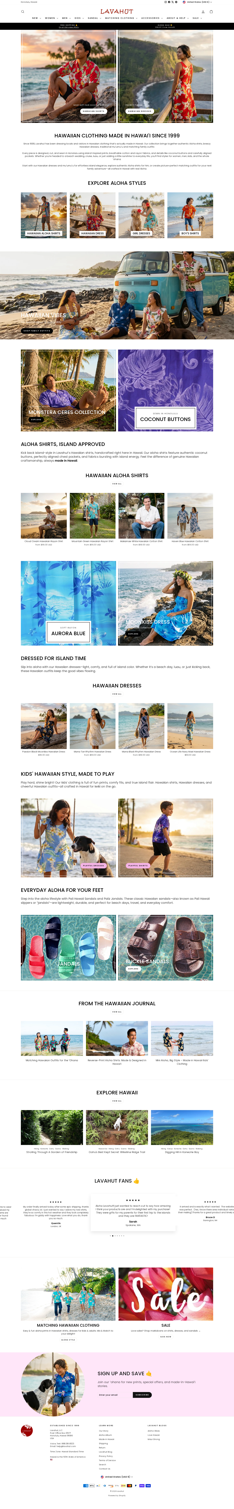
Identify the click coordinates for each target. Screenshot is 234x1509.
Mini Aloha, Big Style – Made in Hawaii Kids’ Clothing (182, 1062)
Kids (78, 18)
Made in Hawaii (106, 1439)
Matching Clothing (120, 18)
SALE (196, 18)
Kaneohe (44, 1149)
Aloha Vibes (154, 1431)
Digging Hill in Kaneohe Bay (182, 1152)
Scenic (58, 1149)
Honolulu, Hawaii (29, 2)
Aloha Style (68, 1340)
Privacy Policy (106, 1456)
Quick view (43, 535)
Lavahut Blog (105, 1452)
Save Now (165, 1337)
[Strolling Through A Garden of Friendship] (52, 1127)
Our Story (103, 1431)
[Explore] (68, 390)
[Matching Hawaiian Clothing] (68, 1294)
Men (65, 18)
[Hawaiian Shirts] (68, 76)
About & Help (177, 18)
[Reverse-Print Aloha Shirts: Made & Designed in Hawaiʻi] (117, 1038)
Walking (65, 1149)
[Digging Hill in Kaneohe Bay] (182, 1127)
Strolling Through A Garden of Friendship (51, 1152)
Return (102, 1447)
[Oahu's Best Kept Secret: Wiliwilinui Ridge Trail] (117, 1127)
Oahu (51, 1149)
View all (117, 484)
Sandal (93, 18)
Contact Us (104, 1468)
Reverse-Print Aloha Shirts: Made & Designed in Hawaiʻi (117, 1062)
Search (102, 1464)
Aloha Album (105, 1435)
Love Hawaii (154, 1435)
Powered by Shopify (117, 1495)
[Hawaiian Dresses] (165, 76)
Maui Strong (154, 1439)
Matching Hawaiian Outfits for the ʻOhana (52, 1060)
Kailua (170, 1149)
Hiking (36, 1149)
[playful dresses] (68, 838)
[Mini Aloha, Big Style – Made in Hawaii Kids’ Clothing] (182, 1038)
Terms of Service (107, 1460)
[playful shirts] (165, 838)
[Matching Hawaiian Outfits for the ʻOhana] (52, 1038)
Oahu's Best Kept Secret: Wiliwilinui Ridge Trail (117, 1152)
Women (50, 18)
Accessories (151, 18)
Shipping (103, 1443)
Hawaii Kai (103, 1149)
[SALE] (165, 1294)
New (35, 18)
